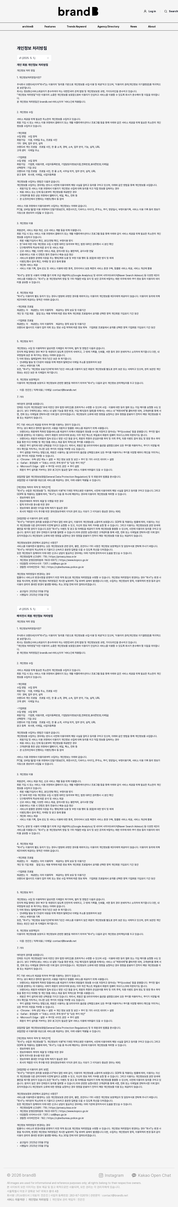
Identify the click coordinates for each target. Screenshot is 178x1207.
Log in (152, 11)
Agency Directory (108, 26)
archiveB (27, 26)
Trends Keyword (76, 26)
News (133, 26)
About (152, 26)
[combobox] (34, 58)
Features (50, 26)
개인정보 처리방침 (38, 1199)
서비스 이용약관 (16, 1199)
